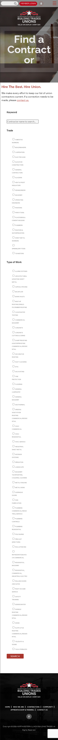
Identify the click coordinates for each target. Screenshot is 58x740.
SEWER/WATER (20, 604)
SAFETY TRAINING (16, 598)
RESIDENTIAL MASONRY (18, 564)
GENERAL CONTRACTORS (17, 171)
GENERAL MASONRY (17, 398)
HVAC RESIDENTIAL (16, 435)
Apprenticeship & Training (22, 710)
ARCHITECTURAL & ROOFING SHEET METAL (19, 279)
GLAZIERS (18, 177)
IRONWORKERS (20, 190)
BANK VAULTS (20, 296)
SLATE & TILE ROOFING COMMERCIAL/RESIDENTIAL (19, 632)
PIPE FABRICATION (16, 501)
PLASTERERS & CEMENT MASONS (18, 219)
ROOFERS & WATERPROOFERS (18, 231)
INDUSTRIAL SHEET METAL (17, 448)
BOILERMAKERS (20, 147)
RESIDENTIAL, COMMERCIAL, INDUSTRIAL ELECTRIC (19, 573)
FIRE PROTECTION (16, 378)
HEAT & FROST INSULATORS (18, 184)
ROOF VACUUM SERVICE (18, 590)
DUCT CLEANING (21, 362)
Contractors (33, 707)
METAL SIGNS (20, 487)
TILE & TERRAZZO (21, 649)
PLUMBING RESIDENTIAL (17, 528)
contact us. (23, 100)
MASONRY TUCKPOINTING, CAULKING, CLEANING (19, 475)
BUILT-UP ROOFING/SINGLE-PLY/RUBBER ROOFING (19, 304)
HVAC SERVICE (20, 442)
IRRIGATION (19, 462)
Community (48, 707)
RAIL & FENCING (20, 547)
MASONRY (18, 195)
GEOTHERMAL (20, 405)
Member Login (28, 4)
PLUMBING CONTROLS (17, 520)
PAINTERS (18, 208)
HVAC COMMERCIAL (17, 427)
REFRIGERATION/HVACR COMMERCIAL (19, 556)
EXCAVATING (19, 371)
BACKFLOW (19, 292)
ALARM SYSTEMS (21, 271)
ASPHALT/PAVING (21, 287)
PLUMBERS (19, 225)
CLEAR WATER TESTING (18, 313)
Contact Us (42, 710)
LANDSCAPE (19, 467)
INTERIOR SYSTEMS (17, 456)
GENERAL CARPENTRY (17, 390)
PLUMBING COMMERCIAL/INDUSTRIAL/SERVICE (19, 511)
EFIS (16, 367)
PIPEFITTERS (19, 212)
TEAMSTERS (19, 253)
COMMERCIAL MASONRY (18, 321)
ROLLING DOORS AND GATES (19, 582)
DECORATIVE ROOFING (18, 355)
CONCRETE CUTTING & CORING (18, 334)
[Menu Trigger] (54, 3)
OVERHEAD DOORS (17, 494)
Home (7, 707)
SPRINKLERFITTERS (18, 248)
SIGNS (17, 623)
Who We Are (18, 707)
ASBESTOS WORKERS (17, 141)
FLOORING (18, 384)
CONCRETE (19, 328)
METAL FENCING (21, 482)
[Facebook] (29, 716)
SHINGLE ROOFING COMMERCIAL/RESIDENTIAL (19, 614)
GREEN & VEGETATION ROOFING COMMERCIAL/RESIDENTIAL (19, 415)
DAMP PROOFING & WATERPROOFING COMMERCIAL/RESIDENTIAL (19, 345)
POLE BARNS (19, 534)
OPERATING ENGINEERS (17, 201)
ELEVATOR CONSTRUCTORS (17, 163)
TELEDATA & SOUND (18, 643)
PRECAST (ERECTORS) (17, 540)
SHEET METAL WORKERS (18, 239)
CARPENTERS (20, 152)
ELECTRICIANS (20, 157)
